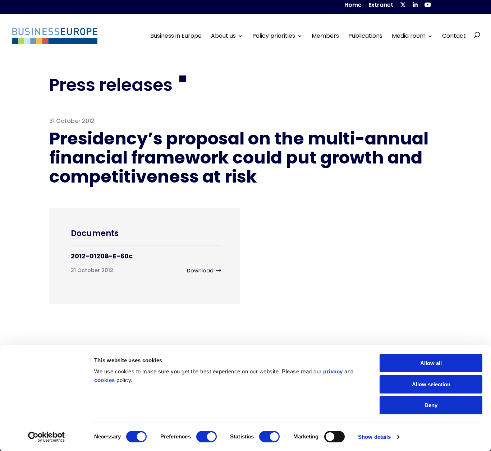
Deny (431, 405)
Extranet (380, 5)
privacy (333, 371)
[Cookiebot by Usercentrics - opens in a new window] (46, 437)
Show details (374, 437)
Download (200, 270)
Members (325, 36)
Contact (454, 36)
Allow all (431, 363)
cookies (104, 380)
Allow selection (431, 384)
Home (353, 5)
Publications (365, 36)
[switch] (206, 436)
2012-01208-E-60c (102, 256)
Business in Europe (176, 36)
